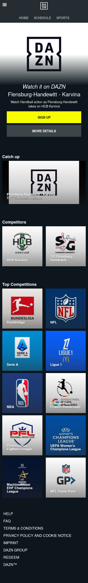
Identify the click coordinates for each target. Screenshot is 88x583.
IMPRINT (10, 542)
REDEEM (11, 557)
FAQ (7, 520)
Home (23, 17)
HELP (8, 513)
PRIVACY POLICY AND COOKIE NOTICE (37, 535)
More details (44, 131)
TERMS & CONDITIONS (23, 528)
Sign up (44, 117)
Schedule (42, 17)
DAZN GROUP (15, 550)
